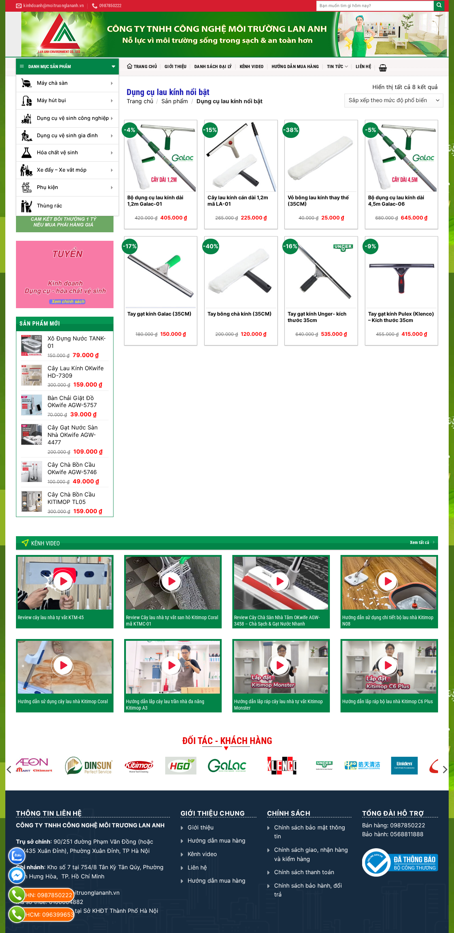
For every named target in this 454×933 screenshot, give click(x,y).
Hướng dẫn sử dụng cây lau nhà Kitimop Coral (63, 701)
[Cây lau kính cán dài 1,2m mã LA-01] (241, 156)
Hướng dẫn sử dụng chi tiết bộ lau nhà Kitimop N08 (387, 621)
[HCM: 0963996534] (17, 914)
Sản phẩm (174, 101)
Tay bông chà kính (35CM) (239, 314)
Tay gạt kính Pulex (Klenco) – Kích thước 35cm (401, 317)
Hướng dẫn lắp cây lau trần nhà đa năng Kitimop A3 (165, 705)
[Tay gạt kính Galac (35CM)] (161, 273)
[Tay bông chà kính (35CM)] (241, 273)
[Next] (444, 770)
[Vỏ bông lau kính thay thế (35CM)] (321, 156)
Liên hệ (363, 66)
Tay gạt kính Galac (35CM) (159, 314)
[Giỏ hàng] (383, 68)
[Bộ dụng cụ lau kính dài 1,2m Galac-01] (161, 156)
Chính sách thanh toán (304, 872)
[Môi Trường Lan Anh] (234, 34)
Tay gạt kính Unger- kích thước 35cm (317, 317)
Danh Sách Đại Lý (213, 66)
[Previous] (9, 770)
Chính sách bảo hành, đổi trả (308, 890)
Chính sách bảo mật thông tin (309, 832)
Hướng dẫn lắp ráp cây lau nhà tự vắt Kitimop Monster (278, 705)
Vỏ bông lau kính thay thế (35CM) (318, 200)
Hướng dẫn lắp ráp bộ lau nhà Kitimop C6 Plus (387, 701)
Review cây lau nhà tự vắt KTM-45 (51, 617)
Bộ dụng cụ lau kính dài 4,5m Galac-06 (396, 200)
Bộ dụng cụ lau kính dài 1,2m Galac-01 (155, 200)
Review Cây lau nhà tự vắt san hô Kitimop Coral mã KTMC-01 (172, 621)
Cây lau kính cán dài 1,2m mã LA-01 (237, 200)
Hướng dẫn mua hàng (295, 66)
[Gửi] (439, 6)
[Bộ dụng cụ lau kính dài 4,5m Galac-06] (401, 156)
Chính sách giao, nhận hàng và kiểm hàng (311, 854)
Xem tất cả (419, 542)
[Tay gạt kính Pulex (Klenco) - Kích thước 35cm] (401, 273)
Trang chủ (145, 66)
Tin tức (335, 66)
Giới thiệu (176, 66)
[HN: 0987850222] (17, 895)
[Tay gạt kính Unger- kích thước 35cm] (321, 273)
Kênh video (252, 66)
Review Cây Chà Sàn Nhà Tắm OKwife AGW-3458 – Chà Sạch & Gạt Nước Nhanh (277, 621)
